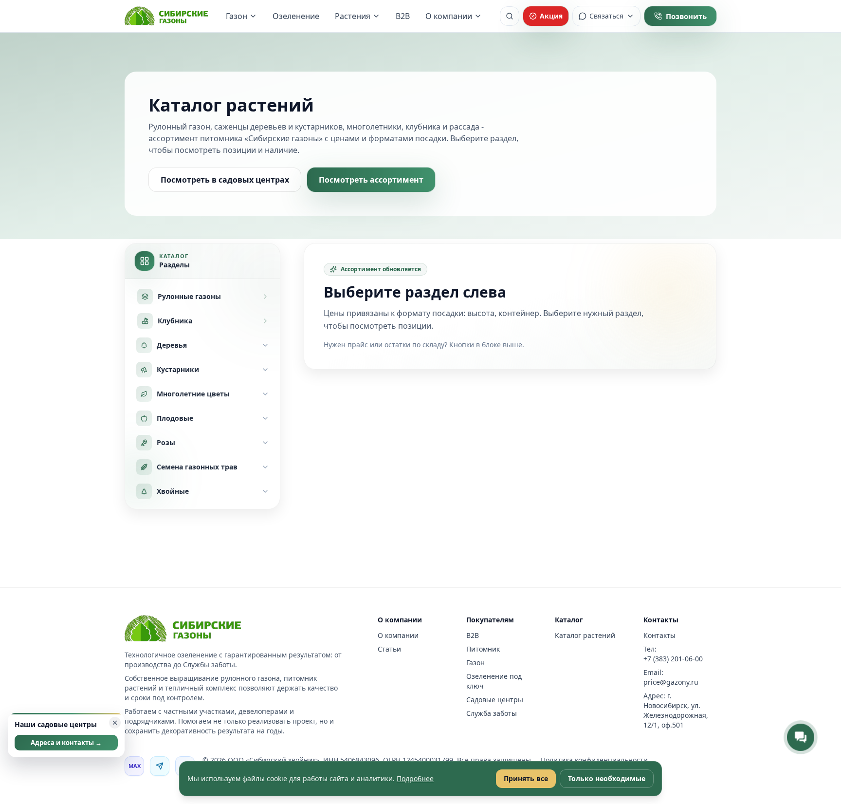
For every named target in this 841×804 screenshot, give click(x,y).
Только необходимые (606, 778)
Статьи (389, 649)
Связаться (606, 15)
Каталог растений (585, 635)
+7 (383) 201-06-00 (673, 658)
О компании (448, 16)
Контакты (659, 635)
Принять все (526, 778)
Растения (352, 16)
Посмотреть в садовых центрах (225, 179)
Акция (551, 15)
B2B (403, 16)
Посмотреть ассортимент (371, 179)
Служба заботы (491, 713)
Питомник (483, 649)
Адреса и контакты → (66, 742)
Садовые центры (494, 699)
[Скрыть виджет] (115, 723)
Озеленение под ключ (494, 681)
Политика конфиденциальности (594, 760)
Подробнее (415, 778)
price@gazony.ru (670, 682)
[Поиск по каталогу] (509, 16)
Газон (236, 16)
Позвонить (686, 16)
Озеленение (296, 16)
